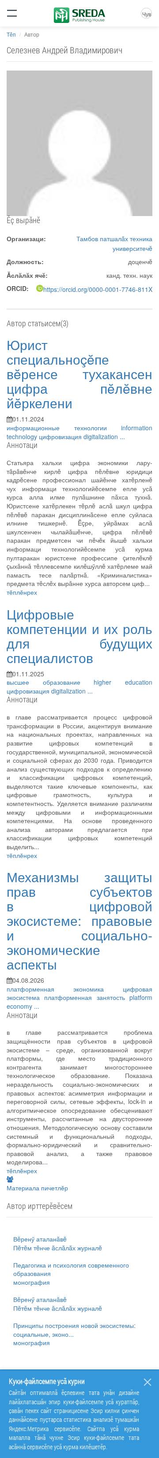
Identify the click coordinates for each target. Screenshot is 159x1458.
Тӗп (11, 34)
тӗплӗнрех (22, 592)
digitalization (101, 436)
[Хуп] (147, 1382)
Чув (146, 14)
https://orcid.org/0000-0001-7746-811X (97, 289)
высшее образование (50, 682)
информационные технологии (64, 427)
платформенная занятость (86, 997)
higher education (123, 682)
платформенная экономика (65, 988)
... (122, 436)
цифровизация (61, 436)
